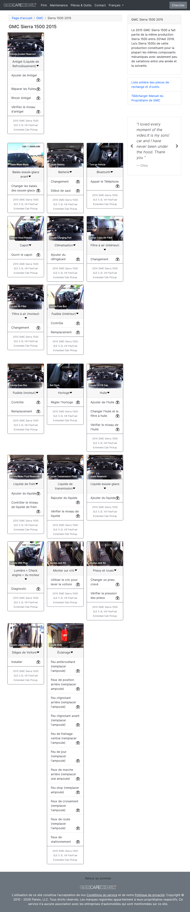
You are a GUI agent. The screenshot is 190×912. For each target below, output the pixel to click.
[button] (132, 146)
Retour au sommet (98, 878)
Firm (44, 5)
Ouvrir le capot (21, 254)
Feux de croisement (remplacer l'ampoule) (64, 805)
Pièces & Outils (81, 5)
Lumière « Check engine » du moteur (25, 573)
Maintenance (59, 5)
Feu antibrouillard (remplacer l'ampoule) (63, 666)
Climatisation (64, 245)
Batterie (63, 172)
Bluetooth (103, 172)
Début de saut (61, 190)
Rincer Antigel (21, 98)
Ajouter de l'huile (102, 402)
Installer (16, 662)
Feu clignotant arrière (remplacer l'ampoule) (63, 702)
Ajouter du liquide (23, 493)
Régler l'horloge (62, 402)
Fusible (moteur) (24, 393)
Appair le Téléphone (105, 181)
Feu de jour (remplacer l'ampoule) (58, 756)
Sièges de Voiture (24, 652)
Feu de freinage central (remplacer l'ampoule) (64, 738)
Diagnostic (18, 588)
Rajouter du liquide (64, 498)
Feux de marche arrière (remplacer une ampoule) (63, 774)
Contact (100, 5)
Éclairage (63, 652)
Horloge (63, 393)
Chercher (178, 5)
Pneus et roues (103, 570)
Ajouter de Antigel (24, 75)
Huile (103, 393)
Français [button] (115, 5)
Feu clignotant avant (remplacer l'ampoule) (65, 720)
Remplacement (61, 332)
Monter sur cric (63, 570)
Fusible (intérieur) (64, 314)
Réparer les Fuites (23, 89)
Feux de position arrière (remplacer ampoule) (63, 684)
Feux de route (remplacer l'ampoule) (60, 823)
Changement (60, 181)
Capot (24, 245)
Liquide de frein (24, 484)
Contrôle (57, 323)
